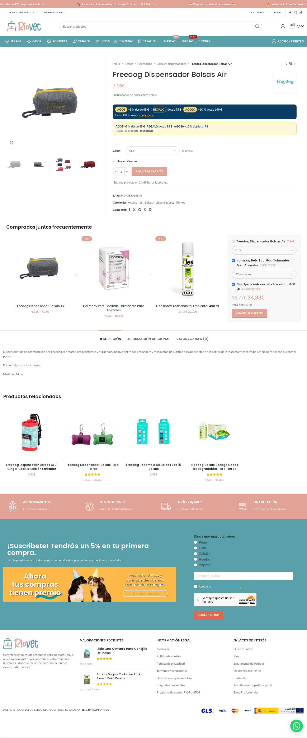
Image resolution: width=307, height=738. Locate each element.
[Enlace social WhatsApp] (144, 210)
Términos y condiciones (172, 670)
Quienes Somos (243, 649)
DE (107, 709)
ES (94, 709)
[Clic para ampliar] (11, 143)
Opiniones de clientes (247, 670)
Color (116, 150)
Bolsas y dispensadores (171, 63)
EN (100, 709)
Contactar (240, 678)
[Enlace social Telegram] (150, 210)
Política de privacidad (171, 663)
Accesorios (145, 63)
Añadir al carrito (149, 171)
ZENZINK (86, 709)
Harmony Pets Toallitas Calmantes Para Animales (113, 308)
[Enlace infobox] (108, 506)
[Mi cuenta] (283, 26)
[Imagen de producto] (40, 268)
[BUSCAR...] (257, 26)
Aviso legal (163, 649)
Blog (236, 656)
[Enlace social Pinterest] (139, 210)
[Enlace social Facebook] (290, 12)
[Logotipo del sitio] (24, 26)
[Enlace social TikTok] (301, 12)
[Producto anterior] (286, 64)
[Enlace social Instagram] (295, 12)
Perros (128, 63)
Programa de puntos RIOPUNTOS (178, 692)
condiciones (146, 115)
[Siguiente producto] (294, 64)
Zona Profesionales (246, 692)
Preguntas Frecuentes (171, 685)
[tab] (110, 336)
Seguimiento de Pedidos (248, 663)
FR (104, 709)
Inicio (116, 63)
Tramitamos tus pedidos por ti (252, 685)
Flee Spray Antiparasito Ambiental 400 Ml (187, 306)
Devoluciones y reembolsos (174, 678)
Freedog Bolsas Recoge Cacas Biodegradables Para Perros (214, 467)
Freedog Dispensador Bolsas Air (40, 306)
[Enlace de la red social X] (134, 210)
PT (97, 709)
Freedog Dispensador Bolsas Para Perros (93, 467)
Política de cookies (169, 656)
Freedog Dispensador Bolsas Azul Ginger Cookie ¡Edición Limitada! (31, 467)
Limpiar (189, 150)
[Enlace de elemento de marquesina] (112, 4)
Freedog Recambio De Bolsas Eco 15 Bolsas (153, 467)
